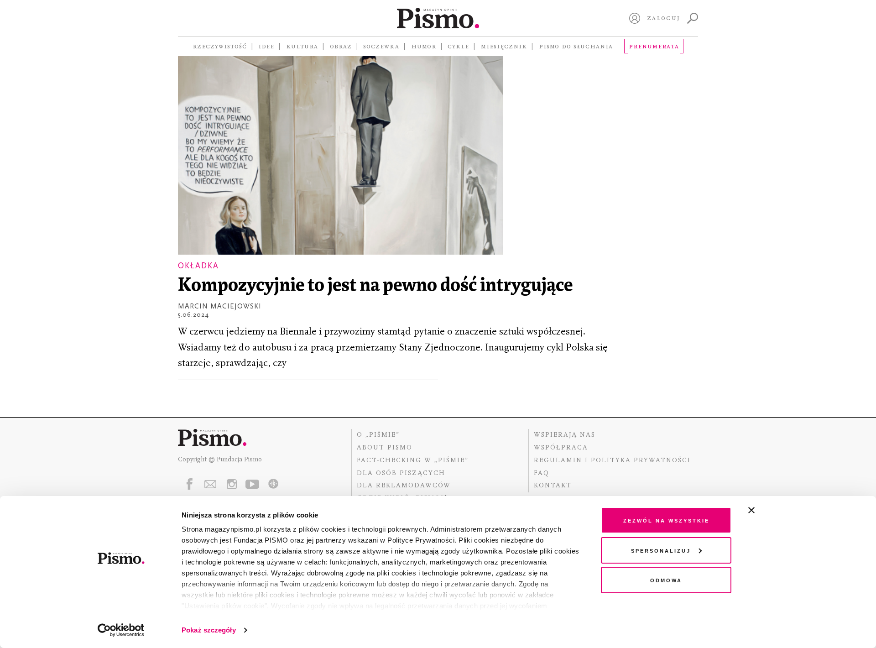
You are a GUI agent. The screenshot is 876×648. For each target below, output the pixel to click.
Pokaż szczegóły (209, 630)
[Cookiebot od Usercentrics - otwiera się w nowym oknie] (121, 630)
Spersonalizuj (661, 550)
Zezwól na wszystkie (666, 520)
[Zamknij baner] (775, 510)
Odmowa (666, 580)
